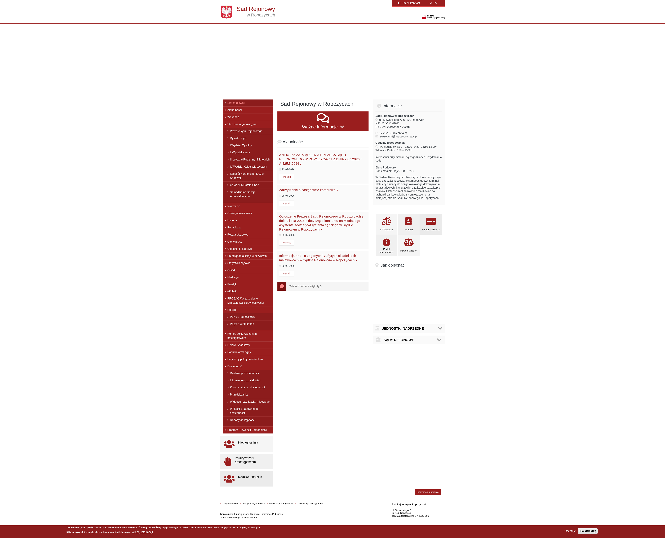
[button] (323, 121)
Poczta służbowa (237, 234)
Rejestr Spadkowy (238, 345)
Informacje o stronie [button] (428, 492)
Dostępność (234, 366)
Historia (232, 220)
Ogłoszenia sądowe (239, 248)
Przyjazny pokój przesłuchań (245, 359)
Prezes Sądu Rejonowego (246, 131)
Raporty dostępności (242, 420)
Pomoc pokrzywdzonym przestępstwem (242, 335)
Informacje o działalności (245, 380)
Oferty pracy (234, 241)
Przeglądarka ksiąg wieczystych (247, 255)
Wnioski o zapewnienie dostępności (244, 410)
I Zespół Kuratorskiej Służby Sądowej (247, 175)
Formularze (234, 227)
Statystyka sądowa (238, 263)
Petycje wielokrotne (242, 323)
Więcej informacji (142, 532)
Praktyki (232, 284)
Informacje (233, 206)
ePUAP (232, 291)
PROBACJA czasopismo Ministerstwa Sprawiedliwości (245, 300)
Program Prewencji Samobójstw (247, 429)
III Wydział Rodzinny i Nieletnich (250, 159)
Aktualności (234, 110)
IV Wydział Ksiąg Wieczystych (248, 166)
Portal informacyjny (239, 352)
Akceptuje (570, 531)
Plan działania (239, 394)
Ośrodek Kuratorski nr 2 (244, 185)
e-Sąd (231, 270)
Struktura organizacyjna (241, 124)
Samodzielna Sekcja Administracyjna (242, 194)
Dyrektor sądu (238, 138)
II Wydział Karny (240, 152)
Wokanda (233, 117)
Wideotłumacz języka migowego (250, 401)
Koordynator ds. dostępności (247, 387)
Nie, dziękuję (587, 531)
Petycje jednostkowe (242, 316)
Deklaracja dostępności (244, 373)
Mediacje (233, 277)
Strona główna (236, 102)
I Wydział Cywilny (241, 145)
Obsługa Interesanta (239, 213)
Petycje (232, 309)
